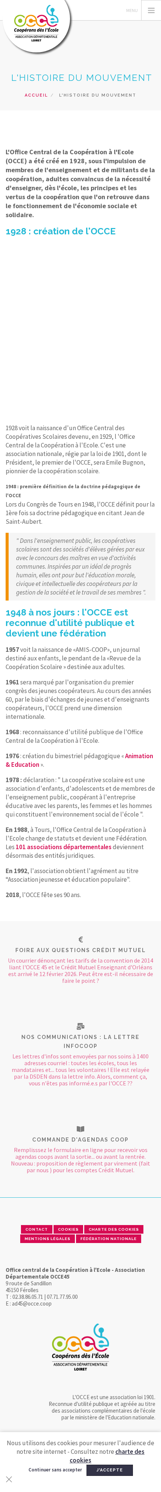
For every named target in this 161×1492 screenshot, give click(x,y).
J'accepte (110, 1470)
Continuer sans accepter (55, 1470)
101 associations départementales (64, 847)
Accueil (36, 95)
